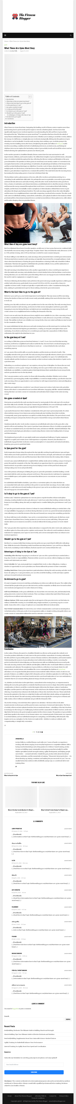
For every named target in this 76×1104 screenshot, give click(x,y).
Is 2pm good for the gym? (14, 109)
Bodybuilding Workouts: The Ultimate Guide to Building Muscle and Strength (29, 1030)
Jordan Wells (13, 51)
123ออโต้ (14, 875)
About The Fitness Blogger (23, 1096)
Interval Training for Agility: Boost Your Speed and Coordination (25, 1046)
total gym (60, 143)
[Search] (71, 35)
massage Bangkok (17, 953)
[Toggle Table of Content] (29, 96)
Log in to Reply (68, 828)
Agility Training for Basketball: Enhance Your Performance (23, 1042)
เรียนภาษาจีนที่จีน (16, 843)
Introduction (10, 99)
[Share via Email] (42, 732)
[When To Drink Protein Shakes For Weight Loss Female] (55, 797)
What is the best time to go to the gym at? (19, 103)
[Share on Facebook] (36, 732)
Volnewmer (15, 907)
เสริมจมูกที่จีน (15, 922)
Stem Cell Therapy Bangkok (19, 970)
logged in (15, 1009)
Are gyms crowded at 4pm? (14, 107)
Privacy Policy (63, 1096)
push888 (14, 936)
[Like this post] (34, 732)
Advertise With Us (40, 1096)
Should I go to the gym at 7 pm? (16, 113)
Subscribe (34, 1072)
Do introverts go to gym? (14, 116)
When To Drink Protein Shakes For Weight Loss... (54, 810)
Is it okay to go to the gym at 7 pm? (16, 111)
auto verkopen (16, 890)
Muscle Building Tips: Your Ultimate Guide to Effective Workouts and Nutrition (29, 1034)
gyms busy (61, 669)
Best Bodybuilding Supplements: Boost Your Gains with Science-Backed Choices (30, 1038)
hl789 (13, 860)
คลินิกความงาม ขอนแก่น (18, 985)
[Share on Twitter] (38, 732)
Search (6, 1016)
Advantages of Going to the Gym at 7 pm (20, 115)
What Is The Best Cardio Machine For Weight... (21, 810)
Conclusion (10, 118)
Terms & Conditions (38, 1098)
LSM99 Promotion (17, 829)
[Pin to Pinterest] (40, 732)
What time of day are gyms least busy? (18, 101)
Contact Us (52, 1096)
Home (6, 41)
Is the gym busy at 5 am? (14, 105)
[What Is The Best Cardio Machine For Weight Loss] (21, 797)
